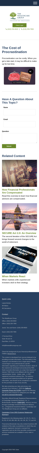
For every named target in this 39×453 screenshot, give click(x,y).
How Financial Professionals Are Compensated (18, 191)
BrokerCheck (12, 353)
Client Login (19, 25)
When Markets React (13, 276)
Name (6, 107)
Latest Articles (6, 303)
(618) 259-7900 (28, 29)
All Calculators (6, 308)
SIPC (23, 402)
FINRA (19, 402)
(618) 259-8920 (12, 29)
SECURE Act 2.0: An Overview (19, 233)
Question (5, 131)
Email (6, 119)
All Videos (5, 305)
